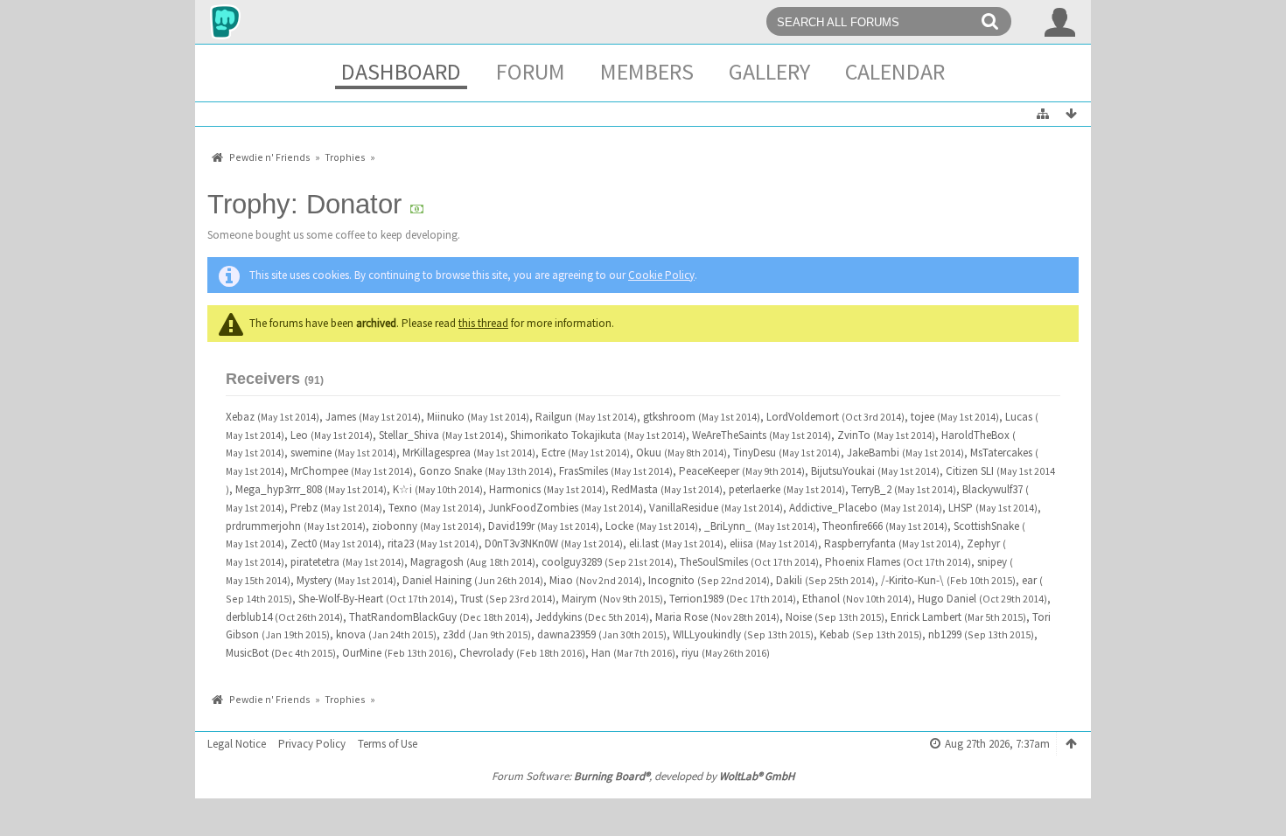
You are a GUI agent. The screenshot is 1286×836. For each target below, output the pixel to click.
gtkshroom (669, 416)
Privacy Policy (312, 743)
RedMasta (635, 489)
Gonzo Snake (450, 470)
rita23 (401, 543)
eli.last (644, 543)
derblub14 (249, 617)
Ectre (553, 452)
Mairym (579, 598)
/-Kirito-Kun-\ (912, 580)
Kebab (834, 634)
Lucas (1018, 416)
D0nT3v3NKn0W (521, 543)
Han (601, 652)
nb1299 (944, 634)
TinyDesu (754, 452)
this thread (483, 323)
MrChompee (319, 470)
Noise (799, 617)
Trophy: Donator (308, 204)
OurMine (361, 652)
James (340, 416)
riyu (690, 652)
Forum (530, 71)
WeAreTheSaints (729, 435)
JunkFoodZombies (533, 507)
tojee (922, 416)
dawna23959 (566, 634)
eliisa (741, 543)
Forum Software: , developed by (643, 776)
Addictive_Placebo (833, 507)
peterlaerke (754, 489)
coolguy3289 (572, 561)
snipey (992, 561)
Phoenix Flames (862, 561)
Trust (471, 598)
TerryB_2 (871, 489)
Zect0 (303, 543)
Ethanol (821, 598)
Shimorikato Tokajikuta (565, 435)
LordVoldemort (802, 416)
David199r (511, 526)
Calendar (895, 71)
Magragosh (437, 561)
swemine (311, 452)
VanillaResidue (683, 507)
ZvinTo (853, 435)
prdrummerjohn (263, 526)
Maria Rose (681, 617)
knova (351, 634)
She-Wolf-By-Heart (340, 598)
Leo (299, 435)
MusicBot (247, 652)
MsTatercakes (1001, 452)
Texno (402, 507)
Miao (561, 580)
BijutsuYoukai (843, 470)
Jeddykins (558, 617)
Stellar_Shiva (409, 435)
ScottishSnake (986, 526)
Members (647, 71)
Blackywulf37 (992, 489)
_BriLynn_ (727, 526)
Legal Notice (236, 743)
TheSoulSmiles (714, 561)
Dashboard (401, 71)
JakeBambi (873, 452)
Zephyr (983, 543)
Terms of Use (387, 743)
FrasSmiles (583, 470)
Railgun (553, 416)
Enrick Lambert (926, 617)
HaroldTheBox (975, 435)
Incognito (671, 580)
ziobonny (394, 526)
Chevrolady (486, 652)
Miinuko (446, 416)
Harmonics (515, 489)
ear (1029, 580)
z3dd (454, 634)
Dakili (789, 580)
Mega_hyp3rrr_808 (278, 489)
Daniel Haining (437, 580)
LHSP (960, 507)
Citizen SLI (970, 470)
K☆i (402, 489)
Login (1060, 22)
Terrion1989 (696, 598)
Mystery (314, 580)
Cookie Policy (661, 275)
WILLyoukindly (707, 634)
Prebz (304, 507)
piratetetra (314, 561)
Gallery (769, 71)
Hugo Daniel (947, 598)
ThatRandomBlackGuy (403, 617)
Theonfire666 (852, 526)
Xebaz (240, 416)
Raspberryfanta (860, 543)
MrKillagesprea (436, 452)
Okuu (648, 452)
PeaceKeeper (709, 470)
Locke (619, 526)
